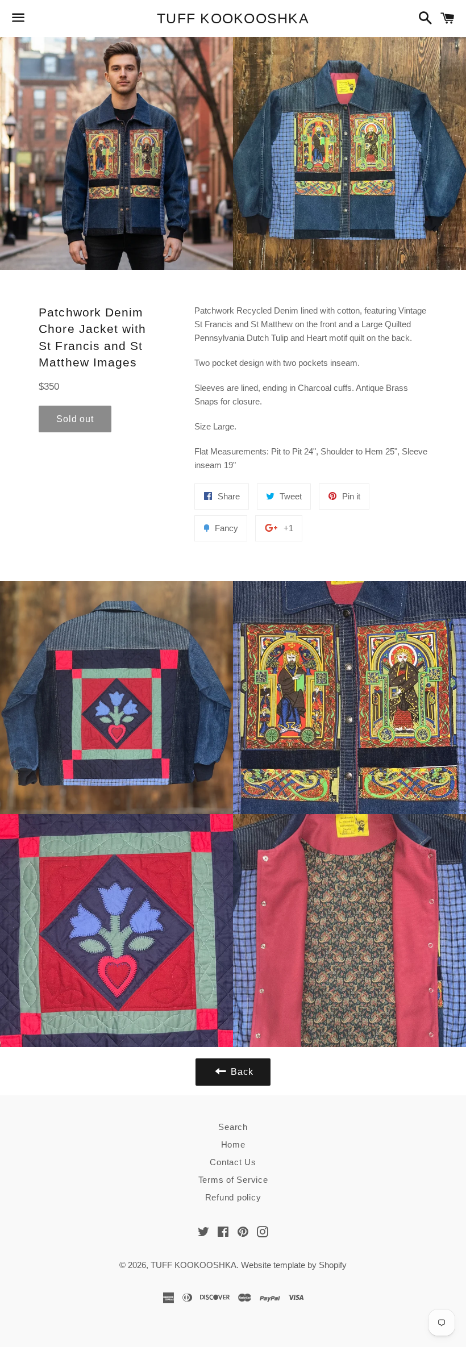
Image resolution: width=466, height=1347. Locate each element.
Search (233, 1127)
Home (233, 1144)
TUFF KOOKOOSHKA (233, 18)
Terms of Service (233, 1180)
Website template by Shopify (294, 1265)
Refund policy (233, 1197)
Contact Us (233, 1162)
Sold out (74, 419)
